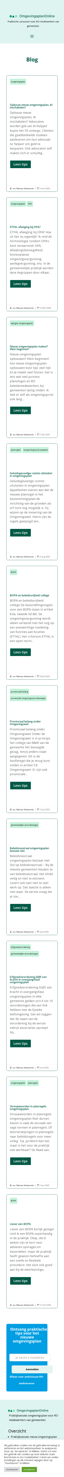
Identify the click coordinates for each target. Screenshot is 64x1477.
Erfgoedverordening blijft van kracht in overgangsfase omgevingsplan (32, 1006)
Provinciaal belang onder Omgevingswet (32, 749)
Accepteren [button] (29, 1469)
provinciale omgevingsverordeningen (28, 698)
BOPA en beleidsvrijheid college (32, 622)
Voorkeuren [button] (12, 1469)
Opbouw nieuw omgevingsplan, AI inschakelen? (32, 133)
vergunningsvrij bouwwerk (35, 449)
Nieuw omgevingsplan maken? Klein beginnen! (32, 377)
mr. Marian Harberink (23, 188)
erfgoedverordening (20, 947)
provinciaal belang (19, 691)
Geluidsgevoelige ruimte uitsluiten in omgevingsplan (32, 502)
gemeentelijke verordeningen (24, 825)
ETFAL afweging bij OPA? (32, 254)
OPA (30, 203)
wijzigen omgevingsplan (22, 323)
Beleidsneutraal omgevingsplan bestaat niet (32, 877)
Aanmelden (32, 1369)
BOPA (13, 572)
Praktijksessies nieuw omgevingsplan (34, 1437)
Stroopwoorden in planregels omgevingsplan (32, 1132)
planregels (16, 449)
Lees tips (20, 164)
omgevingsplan (18, 81)
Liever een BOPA (32, 1251)
